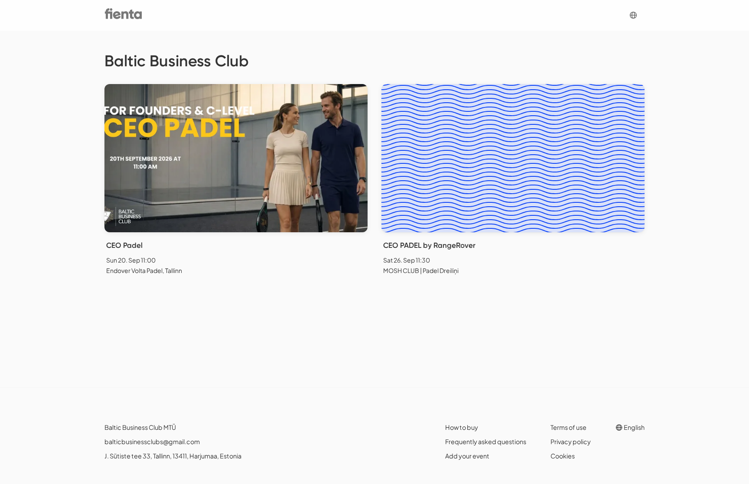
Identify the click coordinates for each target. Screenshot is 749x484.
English (634, 427)
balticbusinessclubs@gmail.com (152, 441)
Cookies (562, 456)
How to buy (461, 427)
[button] (633, 15)
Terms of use (568, 427)
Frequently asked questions (485, 441)
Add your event (467, 456)
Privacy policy (570, 441)
